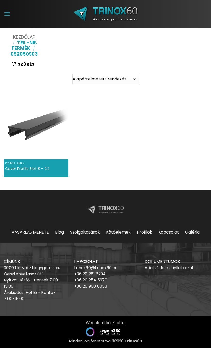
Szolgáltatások (85, 232)
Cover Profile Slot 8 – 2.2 (27, 168)
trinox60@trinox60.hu (95, 268)
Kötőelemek (118, 232)
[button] (7, 13)
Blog (59, 232)
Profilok (144, 232)
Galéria (192, 232)
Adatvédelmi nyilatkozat (169, 268)
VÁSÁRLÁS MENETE (30, 232)
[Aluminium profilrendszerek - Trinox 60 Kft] (105, 13)
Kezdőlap (24, 37)
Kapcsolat (168, 232)
